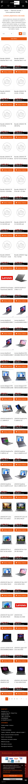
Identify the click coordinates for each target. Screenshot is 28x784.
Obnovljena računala (6, 744)
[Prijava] (15, 6)
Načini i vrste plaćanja (6, 737)
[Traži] (25, 2)
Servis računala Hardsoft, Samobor (10, 734)
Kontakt (3, 727)
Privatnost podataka (6, 730)
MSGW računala (5, 741)
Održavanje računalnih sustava (9, 739)
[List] (24, 33)
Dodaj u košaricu (8, 71)
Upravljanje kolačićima (6, 746)
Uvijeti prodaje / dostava (7, 725)
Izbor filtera (14, 38)
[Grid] (20, 33)
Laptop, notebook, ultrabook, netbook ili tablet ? (13, 732)
